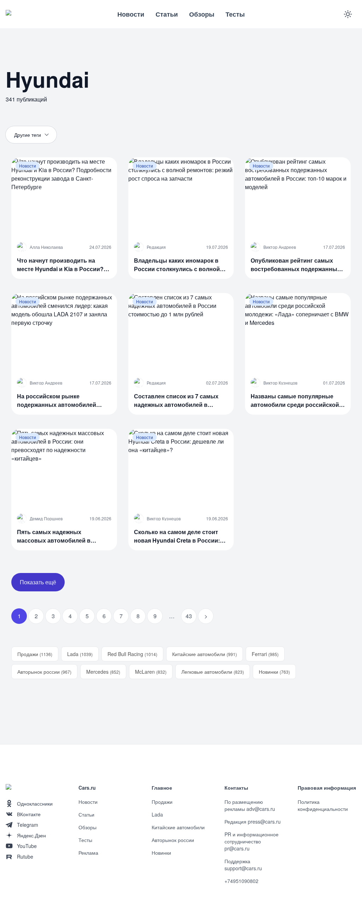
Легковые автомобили (212, 671)
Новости (130, 14)
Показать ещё (38, 582)
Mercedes (103, 671)
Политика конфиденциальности (323, 805)
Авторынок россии (44, 671)
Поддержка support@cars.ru (243, 865)
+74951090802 (241, 880)
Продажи (34, 653)
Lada (80, 653)
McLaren (151, 671)
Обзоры (201, 14)
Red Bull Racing (132, 653)
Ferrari (265, 653)
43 (189, 616)
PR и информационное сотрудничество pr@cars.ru (251, 841)
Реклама (88, 852)
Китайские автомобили (204, 653)
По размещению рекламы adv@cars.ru (249, 805)
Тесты (235, 14)
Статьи (167, 14)
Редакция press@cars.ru (252, 821)
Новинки (274, 671)
